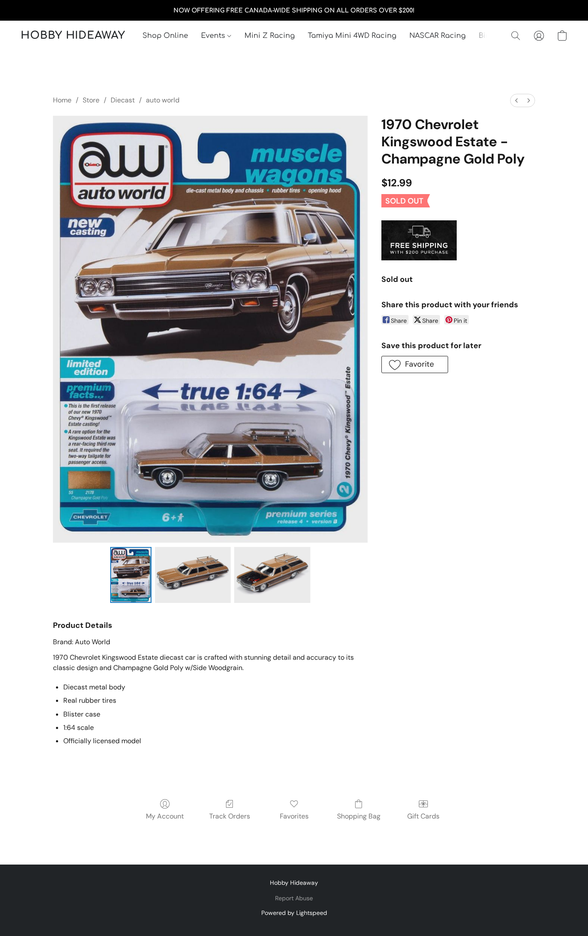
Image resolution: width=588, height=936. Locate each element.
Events (214, 36)
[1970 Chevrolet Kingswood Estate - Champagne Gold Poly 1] (193, 575)
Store (91, 100)
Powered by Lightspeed (294, 913)
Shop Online (165, 36)
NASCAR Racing (437, 36)
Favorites (294, 816)
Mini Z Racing (269, 36)
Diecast (123, 100)
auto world (162, 100)
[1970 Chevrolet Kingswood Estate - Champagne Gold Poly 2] (272, 575)
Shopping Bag (359, 816)
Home (62, 100)
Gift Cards (423, 816)
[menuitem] (517, 100)
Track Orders (229, 816)
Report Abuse (294, 898)
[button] (73, 35)
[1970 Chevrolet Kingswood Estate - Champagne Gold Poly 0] (131, 575)
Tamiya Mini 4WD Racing (352, 36)
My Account (165, 816)
